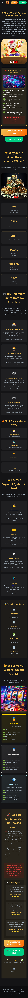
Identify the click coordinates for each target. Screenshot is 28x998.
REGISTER (22, 2)
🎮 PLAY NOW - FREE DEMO (14, 952)
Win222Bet (12, 586)
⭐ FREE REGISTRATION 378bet (14, 132)
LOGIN (14, 2)
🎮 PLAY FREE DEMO (14, 139)
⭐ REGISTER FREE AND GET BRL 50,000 (14, 943)
